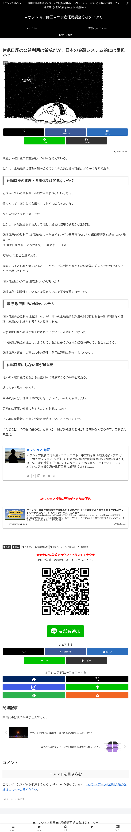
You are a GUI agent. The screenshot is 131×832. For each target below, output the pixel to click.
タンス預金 (57, 547)
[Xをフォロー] (33, 476)
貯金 (8, 547)
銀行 (17, 547)
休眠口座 (71, 547)
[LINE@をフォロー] (44, 476)
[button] (86, 140)
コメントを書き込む (65, 774)
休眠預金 (84, 547)
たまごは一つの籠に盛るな (36, 547)
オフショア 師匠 (38, 450)
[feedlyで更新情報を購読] (49, 476)
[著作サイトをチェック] (28, 476)
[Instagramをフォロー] (39, 476)
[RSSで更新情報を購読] (54, 476)
